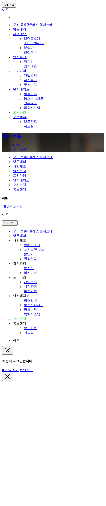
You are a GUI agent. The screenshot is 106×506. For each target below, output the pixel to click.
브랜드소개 (32, 38)
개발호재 (30, 75)
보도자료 (30, 121)
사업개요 (20, 34)
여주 (5, 10)
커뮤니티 (30, 103)
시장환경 (30, 80)
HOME (18, 145)
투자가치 (30, 85)
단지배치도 (21, 89)
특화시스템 (32, 108)
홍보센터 (20, 117)
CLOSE (9, 223)
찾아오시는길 (13, 207)
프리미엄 (20, 71)
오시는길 (19, 112)
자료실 (29, 126)
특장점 (29, 61)
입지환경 (20, 57)
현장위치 (30, 52)
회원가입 (26, 370)
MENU (9, 5)
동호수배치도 (33, 98)
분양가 (29, 48)
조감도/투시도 (34, 43)
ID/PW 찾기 (10, 370)
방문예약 (19, 29)
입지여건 (30, 66)
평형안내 (30, 94)
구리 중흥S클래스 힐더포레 (33, 25)
